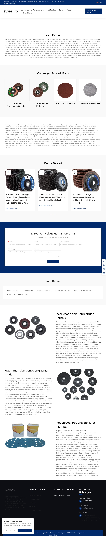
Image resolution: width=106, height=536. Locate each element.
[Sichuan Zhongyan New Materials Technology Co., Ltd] (11, 11)
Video (69, 10)
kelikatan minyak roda (82, 290)
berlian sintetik (12, 290)
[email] (104, 269)
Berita (61, 10)
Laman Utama (26, 10)
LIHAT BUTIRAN (16, 89)
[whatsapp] (104, 265)
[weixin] (104, 273)
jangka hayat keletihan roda (17, 294)
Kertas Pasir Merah (65, 103)
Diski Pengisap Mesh (90, 103)
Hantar (53, 262)
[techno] (10, 489)
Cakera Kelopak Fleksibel (40, 104)
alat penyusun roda (44, 290)
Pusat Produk (50, 10)
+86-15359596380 (59, 1)
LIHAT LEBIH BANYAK (13, 208)
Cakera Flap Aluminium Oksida (16, 104)
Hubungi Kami (26, 13)
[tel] (104, 261)
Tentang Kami (38, 10)
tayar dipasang (27, 290)
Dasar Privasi (53, 535)
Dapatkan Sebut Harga (92, 11)
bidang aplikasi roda (62, 290)
